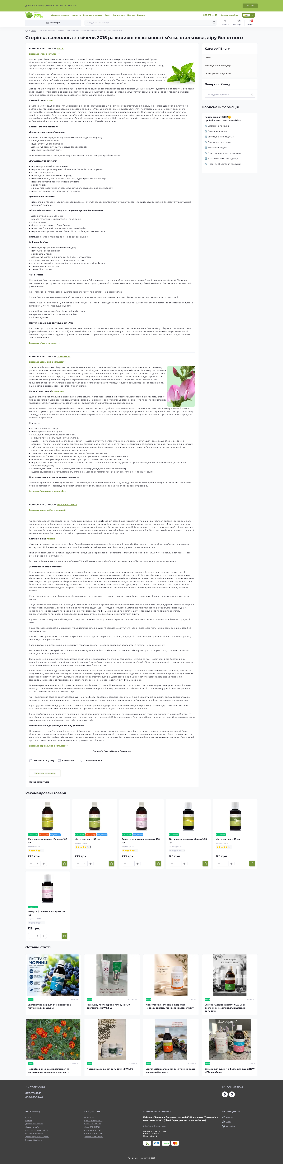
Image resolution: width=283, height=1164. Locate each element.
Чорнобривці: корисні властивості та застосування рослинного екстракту (48, 1070)
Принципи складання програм (224, 153)
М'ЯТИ (60, 48)
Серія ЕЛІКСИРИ (92, 1127)
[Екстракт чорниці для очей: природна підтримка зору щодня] (53, 975)
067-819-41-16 (33, 1093)
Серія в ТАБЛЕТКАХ (93, 1133)
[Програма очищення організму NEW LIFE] (112, 1039)
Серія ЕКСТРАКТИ (92, 1124)
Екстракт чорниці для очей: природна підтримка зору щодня (49, 1006)
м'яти (50, 100)
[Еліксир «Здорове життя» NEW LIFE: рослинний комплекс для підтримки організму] (230, 975)
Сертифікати (119, 15)
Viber (228, 1122)
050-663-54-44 (34, 1097)
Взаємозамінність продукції (223, 158)
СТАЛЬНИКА (63, 356)
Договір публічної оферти (37, 1137)
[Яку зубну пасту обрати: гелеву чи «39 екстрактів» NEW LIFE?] (112, 975)
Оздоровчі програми (219, 142)
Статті (107, 15)
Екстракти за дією (217, 147)
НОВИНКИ (89, 1117)
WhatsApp (230, 1126)
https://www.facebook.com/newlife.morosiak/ (232, 1094)
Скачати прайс (32, 1127)
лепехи (51, 538)
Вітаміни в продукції (219, 125)
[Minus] (31, 864)
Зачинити (250, 6)
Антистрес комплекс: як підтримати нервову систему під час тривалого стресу (170, 1006)
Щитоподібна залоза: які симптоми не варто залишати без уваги (170, 1070)
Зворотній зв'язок (33, 1140)
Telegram (230, 1117)
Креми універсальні (93, 1120)
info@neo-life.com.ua (154, 1126)
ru (252, 15)
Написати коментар (45, 773)
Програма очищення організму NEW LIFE (110, 1069)
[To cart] (64, 863)
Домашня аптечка (217, 131)
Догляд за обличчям (93, 1137)
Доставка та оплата (60, 15)
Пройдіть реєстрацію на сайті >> (223, 120)
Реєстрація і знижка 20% (36, 1130)
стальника (58, 391)
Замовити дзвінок (229, 15)
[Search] (214, 23)
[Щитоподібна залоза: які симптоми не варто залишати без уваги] (171, 1039)
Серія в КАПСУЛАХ (93, 1130)
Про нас (131, 15)
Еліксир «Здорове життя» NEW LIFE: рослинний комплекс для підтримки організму (225, 1007)
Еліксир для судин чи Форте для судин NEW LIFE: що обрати (230, 1070)
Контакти (76, 15)
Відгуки (141, 15)
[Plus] (44, 864)
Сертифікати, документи (218, 73)
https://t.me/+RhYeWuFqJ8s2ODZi (225, 1094)
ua (247, 15)
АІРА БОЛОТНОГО (67, 504)
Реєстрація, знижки (92, 15)
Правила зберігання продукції (224, 164)
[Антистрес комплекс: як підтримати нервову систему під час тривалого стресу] (171, 975)
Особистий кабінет (34, 1133)
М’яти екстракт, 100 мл (87, 839)
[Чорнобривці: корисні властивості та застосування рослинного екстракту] (53, 1039)
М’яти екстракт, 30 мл (228, 839)
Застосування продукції (218, 65)
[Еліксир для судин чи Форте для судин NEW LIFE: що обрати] (230, 1039)
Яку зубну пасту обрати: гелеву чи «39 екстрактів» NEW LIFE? (108, 1006)
